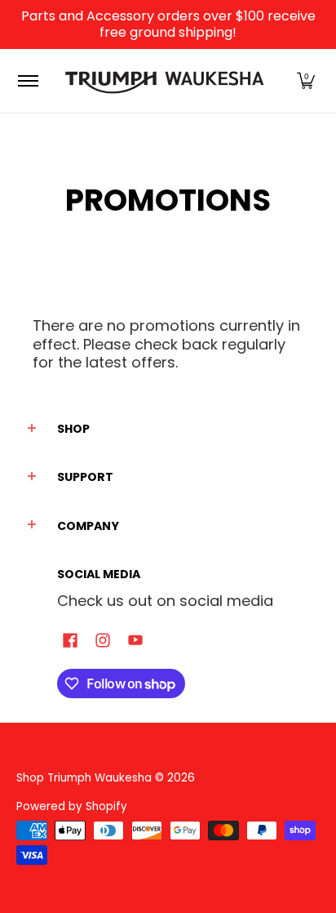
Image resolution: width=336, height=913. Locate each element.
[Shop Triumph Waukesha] (165, 81)
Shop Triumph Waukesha (85, 778)
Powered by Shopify (71, 806)
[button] (306, 81)
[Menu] (27, 81)
